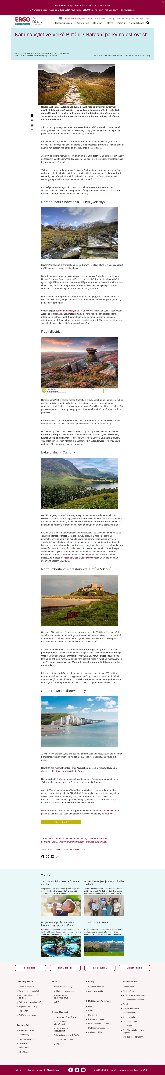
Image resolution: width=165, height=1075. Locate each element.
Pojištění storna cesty (28, 1007)
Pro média (92, 1015)
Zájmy (148, 55)
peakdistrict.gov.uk (50, 842)
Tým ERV (111, 55)
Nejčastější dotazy (131, 1008)
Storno (110, 23)
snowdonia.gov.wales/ (96, 842)
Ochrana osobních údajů (98, 1024)
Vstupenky (23, 1043)
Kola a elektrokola (26, 1030)
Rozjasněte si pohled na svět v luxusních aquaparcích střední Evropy (57, 925)
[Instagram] (77, 1070)
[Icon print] (32, 135)
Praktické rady (129, 991)
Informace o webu (34, 1070)
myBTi (56, 1002)
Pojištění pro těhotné (27, 1015)
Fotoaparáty (24, 1035)
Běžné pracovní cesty (63, 987)
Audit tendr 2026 (95, 1032)
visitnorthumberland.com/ (72, 842)
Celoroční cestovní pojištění (31, 1002)
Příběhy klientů (129, 1013)
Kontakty (120, 19)
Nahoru (18, 1070)
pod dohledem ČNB (138, 1070)
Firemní (121, 23)
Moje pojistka (140, 19)
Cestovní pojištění (63, 23)
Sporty (126, 1004)
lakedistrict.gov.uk (77, 838)
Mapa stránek (53, 1070)
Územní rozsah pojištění (133, 1000)
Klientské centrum (96, 987)
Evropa (119, 55)
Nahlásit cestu (100, 19)
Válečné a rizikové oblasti (134, 995)
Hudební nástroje (26, 1039)
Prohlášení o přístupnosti (99, 1028)
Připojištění (24, 1011)
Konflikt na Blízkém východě (75, 19)
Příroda (125, 55)
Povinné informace (96, 1019)
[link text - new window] (32, 115)
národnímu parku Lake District (78, 558)
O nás (90, 1006)
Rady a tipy (111, 19)
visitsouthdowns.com (97, 838)
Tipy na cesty (128, 987)
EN (148, 19)
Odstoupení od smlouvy (133, 1037)
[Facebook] (70, 1070)
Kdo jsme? (130, 19)
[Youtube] (83, 1070)
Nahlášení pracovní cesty (64, 991)
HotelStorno (24, 1048)
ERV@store (24, 1052)
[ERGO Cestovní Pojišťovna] (28, 21)
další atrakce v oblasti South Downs (67, 771)
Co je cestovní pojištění (29, 991)
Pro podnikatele (136, 23)
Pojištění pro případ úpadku (65, 1017)
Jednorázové (83, 23)
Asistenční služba (95, 991)
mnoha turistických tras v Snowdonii (75, 311)
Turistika (131, 55)
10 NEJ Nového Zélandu (97, 922)
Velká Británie (140, 55)
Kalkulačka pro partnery (64, 1040)
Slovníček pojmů (130, 1021)
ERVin (90, 19)
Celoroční (98, 23)
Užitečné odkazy (130, 1017)
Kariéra (91, 1011)
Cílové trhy (127, 1026)
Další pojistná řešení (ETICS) (66, 1035)
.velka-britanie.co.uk (58, 838)
